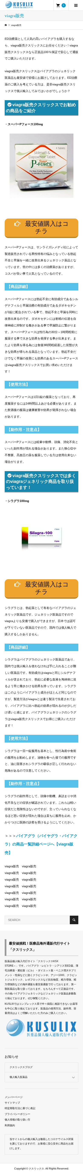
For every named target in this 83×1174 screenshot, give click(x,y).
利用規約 (10, 1125)
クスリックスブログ (21, 1067)
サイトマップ (12, 1102)
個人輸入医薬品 (18, 1077)
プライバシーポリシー (17, 1114)
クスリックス (36, 1168)
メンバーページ (14, 1097)
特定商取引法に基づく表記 (20, 1108)
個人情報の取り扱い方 (17, 1119)
